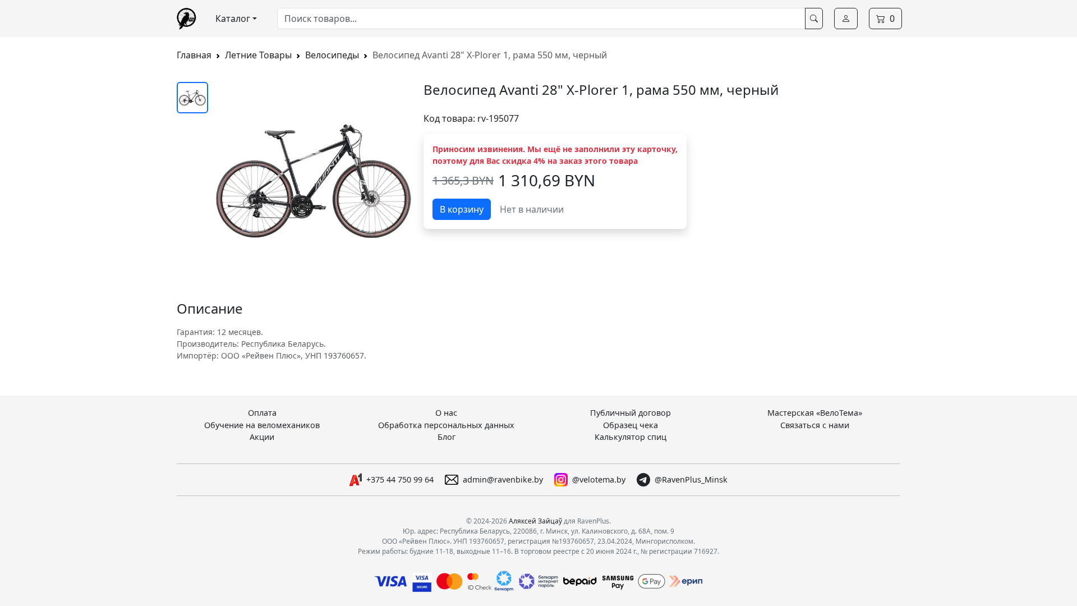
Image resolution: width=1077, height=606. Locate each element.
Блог (446, 436)
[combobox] (541, 18)
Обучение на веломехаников (262, 425)
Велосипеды (332, 55)
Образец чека (630, 425)
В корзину (462, 209)
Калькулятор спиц (630, 436)
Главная (194, 55)
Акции (262, 436)
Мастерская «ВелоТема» (814, 412)
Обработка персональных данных (446, 425)
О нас (446, 412)
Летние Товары (258, 55)
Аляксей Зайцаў (535, 521)
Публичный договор (630, 412)
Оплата (262, 412)
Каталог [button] (232, 18)
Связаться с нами (814, 425)
